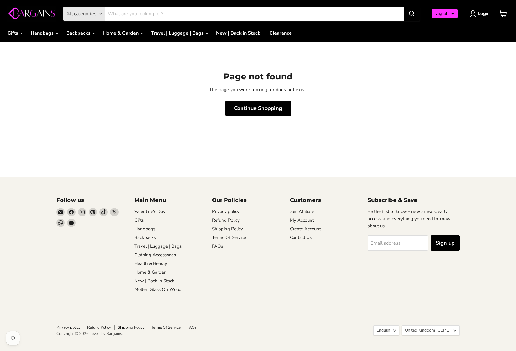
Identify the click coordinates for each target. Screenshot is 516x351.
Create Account (305, 229)
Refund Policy (226, 220)
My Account (302, 220)
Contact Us (301, 237)
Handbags (43, 33)
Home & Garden (121, 33)
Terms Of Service (229, 237)
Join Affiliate (302, 211)
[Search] (412, 14)
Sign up (445, 242)
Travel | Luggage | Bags (178, 33)
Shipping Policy (227, 229)
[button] (445, 13)
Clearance (280, 33)
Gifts (13, 33)
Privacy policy (225, 211)
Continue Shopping (258, 108)
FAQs (217, 246)
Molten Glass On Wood (158, 289)
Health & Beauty (150, 263)
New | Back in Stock (238, 33)
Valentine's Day (149, 211)
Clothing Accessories (155, 255)
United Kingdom (428, 330)
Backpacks (79, 33)
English (383, 330)
